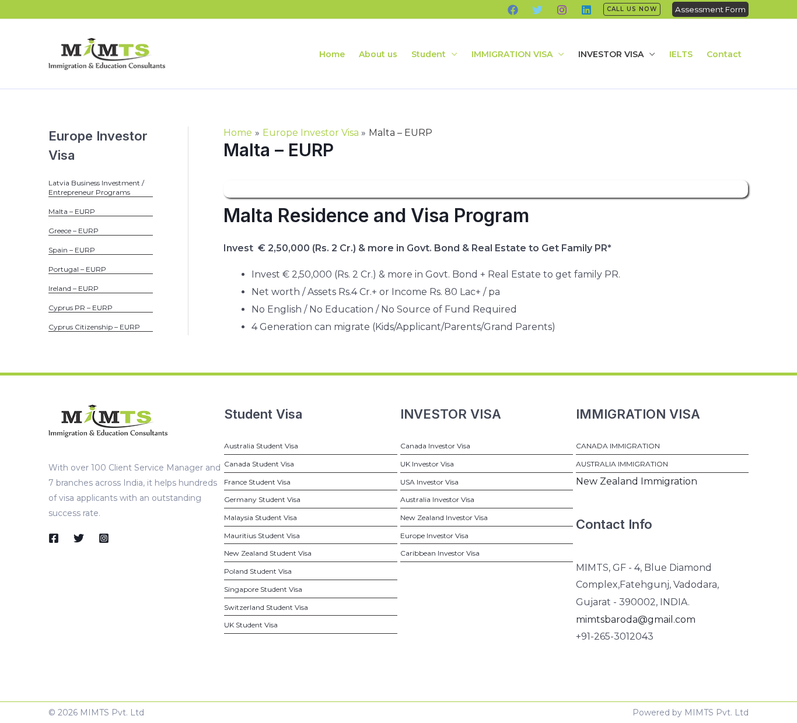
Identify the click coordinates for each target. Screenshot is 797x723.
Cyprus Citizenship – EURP (94, 326)
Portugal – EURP (77, 269)
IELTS (681, 54)
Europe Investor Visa (434, 535)
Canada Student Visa (259, 463)
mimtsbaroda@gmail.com (635, 619)
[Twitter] (537, 10)
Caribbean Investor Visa (440, 553)
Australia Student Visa (261, 445)
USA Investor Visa (429, 482)
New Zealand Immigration (636, 481)
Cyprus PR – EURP (80, 307)
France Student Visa (257, 482)
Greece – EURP (73, 230)
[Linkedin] (586, 10)
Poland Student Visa (258, 571)
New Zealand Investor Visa (444, 517)
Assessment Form (710, 9)
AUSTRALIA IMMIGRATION (622, 463)
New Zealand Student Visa (268, 553)
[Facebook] (513, 10)
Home (332, 54)
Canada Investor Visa (435, 445)
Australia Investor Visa (437, 499)
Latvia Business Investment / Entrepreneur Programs (96, 187)
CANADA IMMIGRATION (618, 445)
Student (428, 54)
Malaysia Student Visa (260, 517)
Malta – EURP (71, 211)
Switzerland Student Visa (266, 607)
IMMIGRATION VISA (512, 54)
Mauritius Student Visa (262, 535)
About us (378, 54)
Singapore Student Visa (263, 589)
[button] (631, 9)
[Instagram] (562, 10)
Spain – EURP (71, 249)
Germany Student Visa (262, 499)
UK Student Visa (251, 624)
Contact (724, 54)
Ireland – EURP (73, 288)
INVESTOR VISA (611, 54)
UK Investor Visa (427, 463)
